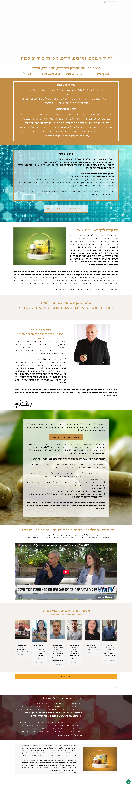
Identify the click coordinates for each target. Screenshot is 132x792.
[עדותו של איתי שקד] (74, 631)
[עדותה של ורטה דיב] (39, 631)
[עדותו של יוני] (22, 631)
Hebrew (105, 2)
